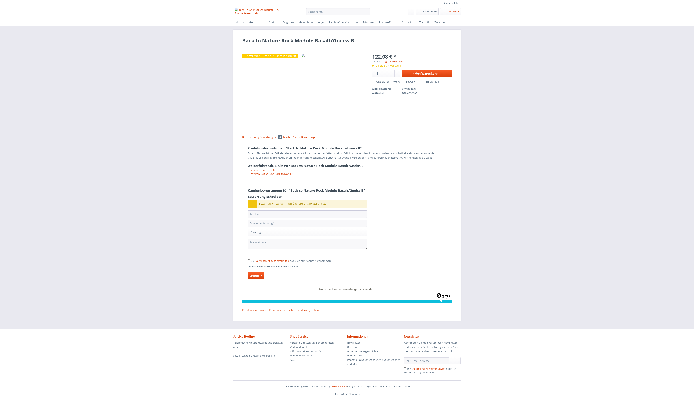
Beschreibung (250, 137)
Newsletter (353, 342)
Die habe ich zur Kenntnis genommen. (291, 261)
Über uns (352, 347)
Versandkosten (339, 386)
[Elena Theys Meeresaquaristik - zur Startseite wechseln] (262, 12)
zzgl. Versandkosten (393, 61)
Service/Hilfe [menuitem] (451, 3)
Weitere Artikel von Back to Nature (271, 174)
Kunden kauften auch (255, 310)
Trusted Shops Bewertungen (300, 137)
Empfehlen (432, 81)
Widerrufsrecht (299, 347)
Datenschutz (354, 355)
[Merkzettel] (411, 11)
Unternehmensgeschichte (362, 351)
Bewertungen (270, 137)
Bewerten (411, 81)
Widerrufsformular (301, 355)
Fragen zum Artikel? (262, 170)
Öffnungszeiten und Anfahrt (307, 351)
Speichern (256, 275)
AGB (292, 360)
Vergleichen (382, 81)
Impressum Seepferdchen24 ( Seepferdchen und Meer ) (373, 362)
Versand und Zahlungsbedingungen (312, 342)
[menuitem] (338, 13)
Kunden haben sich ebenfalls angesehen (294, 310)
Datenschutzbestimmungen (272, 261)
